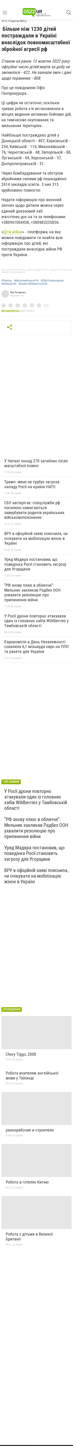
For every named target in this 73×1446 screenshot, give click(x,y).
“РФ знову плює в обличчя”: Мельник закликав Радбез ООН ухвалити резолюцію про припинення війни (32, 592)
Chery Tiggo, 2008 (21, 1054)
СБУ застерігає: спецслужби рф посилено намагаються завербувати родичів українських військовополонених (34, 510)
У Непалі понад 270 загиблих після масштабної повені (36, 463)
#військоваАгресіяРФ (26, 280)
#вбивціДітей (8, 283)
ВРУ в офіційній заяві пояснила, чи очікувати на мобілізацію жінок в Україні (36, 538)
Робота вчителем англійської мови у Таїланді (32, 1076)
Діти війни (12, 231)
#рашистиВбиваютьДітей (32, 283)
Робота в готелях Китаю (27, 1182)
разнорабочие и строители (30, 1130)
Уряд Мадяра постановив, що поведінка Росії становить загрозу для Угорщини (35, 564)
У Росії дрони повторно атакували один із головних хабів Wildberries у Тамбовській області (36, 621)
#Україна (6, 280)
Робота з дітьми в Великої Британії (29, 1237)
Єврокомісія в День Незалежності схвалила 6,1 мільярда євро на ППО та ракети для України (36, 646)
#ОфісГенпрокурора (52, 280)
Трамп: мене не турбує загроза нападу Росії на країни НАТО (31, 484)
